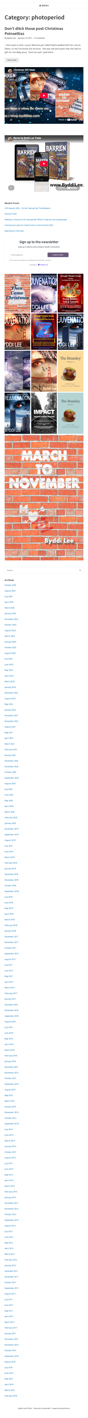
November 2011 (11, 1277)
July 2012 (8, 1231)
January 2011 (10, 1333)
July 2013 (8, 1163)
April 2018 (9, 914)
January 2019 (10, 868)
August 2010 (10, 1362)
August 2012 (10, 1225)
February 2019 (11, 863)
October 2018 (10, 885)
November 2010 (11, 1345)
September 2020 (12, 778)
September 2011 (12, 1288)
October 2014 (10, 1118)
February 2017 (11, 993)
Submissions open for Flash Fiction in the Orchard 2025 (29, 225)
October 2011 (10, 1282)
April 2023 (9, 676)
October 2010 (10, 1350)
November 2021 (11, 721)
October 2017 (10, 948)
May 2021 (9, 732)
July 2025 (8, 596)
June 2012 (9, 1237)
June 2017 (9, 970)
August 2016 (10, 1021)
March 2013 (10, 1186)
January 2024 (10, 642)
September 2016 (12, 1016)
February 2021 (11, 749)
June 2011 (9, 1305)
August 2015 (10, 1089)
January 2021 (10, 755)
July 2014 (8, 1129)
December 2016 (11, 1004)
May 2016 (9, 1038)
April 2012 (9, 1248)
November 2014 (11, 1112)
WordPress (65, 1408)
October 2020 (10, 772)
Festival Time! (11, 214)
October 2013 (10, 1152)
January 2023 (10, 687)
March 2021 (10, 744)
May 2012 (9, 1243)
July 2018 (8, 897)
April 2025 (9, 602)
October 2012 (10, 1214)
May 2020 (9, 800)
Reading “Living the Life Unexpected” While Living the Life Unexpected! (36, 219)
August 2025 (10, 590)
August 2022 (10, 698)
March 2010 (10, 1390)
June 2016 (9, 1033)
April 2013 (9, 1180)
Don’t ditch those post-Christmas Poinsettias (34, 31)
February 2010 (11, 1396)
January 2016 (10, 1061)
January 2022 (10, 710)
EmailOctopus (44, 264)
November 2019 (11, 829)
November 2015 (11, 1072)
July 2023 (8, 659)
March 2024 (10, 636)
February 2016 (11, 1055)
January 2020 (10, 823)
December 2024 (11, 619)
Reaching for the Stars (14, 231)
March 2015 (10, 1101)
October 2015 (10, 1078)
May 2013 (9, 1174)
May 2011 (9, 1311)
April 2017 (9, 982)
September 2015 (12, 1084)
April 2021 (9, 738)
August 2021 (10, 727)
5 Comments (39, 38)
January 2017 (10, 999)
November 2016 (11, 1010)
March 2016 (10, 1050)
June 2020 (9, 795)
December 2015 (11, 1067)
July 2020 (8, 789)
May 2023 (9, 670)
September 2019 (12, 834)
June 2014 (9, 1135)
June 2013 (9, 1169)
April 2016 (9, 1044)
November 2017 (11, 942)
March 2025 (10, 608)
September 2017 (12, 953)
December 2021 (11, 715)
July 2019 (8, 846)
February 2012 (11, 1259)
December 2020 (11, 761)
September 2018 (12, 891)
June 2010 (9, 1373)
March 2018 (10, 919)
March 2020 (10, 812)
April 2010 (9, 1384)
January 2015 (10, 1106)
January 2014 (10, 1146)
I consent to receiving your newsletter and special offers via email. (31, 260)
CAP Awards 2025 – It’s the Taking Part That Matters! (27, 208)
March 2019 (10, 857)
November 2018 (11, 880)
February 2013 (11, 1191)
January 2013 (10, 1197)
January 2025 (10, 613)
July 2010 (8, 1367)
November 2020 (11, 766)
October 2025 (10, 585)
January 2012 (10, 1265)
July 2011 (8, 1299)
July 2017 (8, 965)
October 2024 (10, 625)
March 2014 (10, 1140)
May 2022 (9, 704)
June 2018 (9, 902)
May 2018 (9, 908)
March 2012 (10, 1254)
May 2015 (9, 1095)
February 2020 (11, 817)
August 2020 (10, 783)
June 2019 (9, 851)
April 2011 (9, 1316)
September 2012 (12, 1220)
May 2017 (9, 976)
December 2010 (11, 1339)
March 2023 (10, 681)
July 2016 (8, 1027)
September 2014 (12, 1123)
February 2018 (11, 925)
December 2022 (11, 693)
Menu (45, 5)
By (10, 38)
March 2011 (10, 1322)
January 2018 (10, 931)
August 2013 (10, 1157)
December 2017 (11, 936)
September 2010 (12, 1356)
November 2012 (11, 1208)
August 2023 (10, 653)
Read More (13, 60)
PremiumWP (46, 1408)
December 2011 (11, 1271)
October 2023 (10, 647)
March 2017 (10, 987)
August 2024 (10, 630)
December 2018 (11, 874)
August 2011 (10, 1293)
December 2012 (11, 1203)
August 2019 (10, 840)
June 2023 (9, 664)
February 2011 (11, 1327)
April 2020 (9, 806)
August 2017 (10, 959)
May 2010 (9, 1379)
